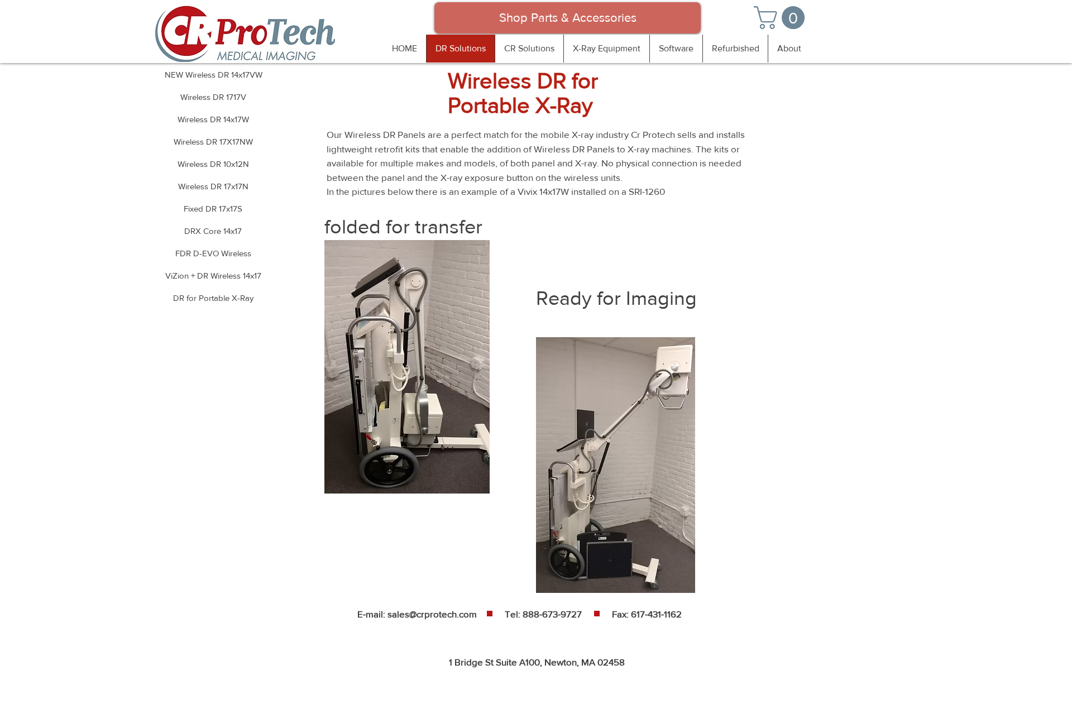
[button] (782, 17)
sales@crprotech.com (432, 614)
